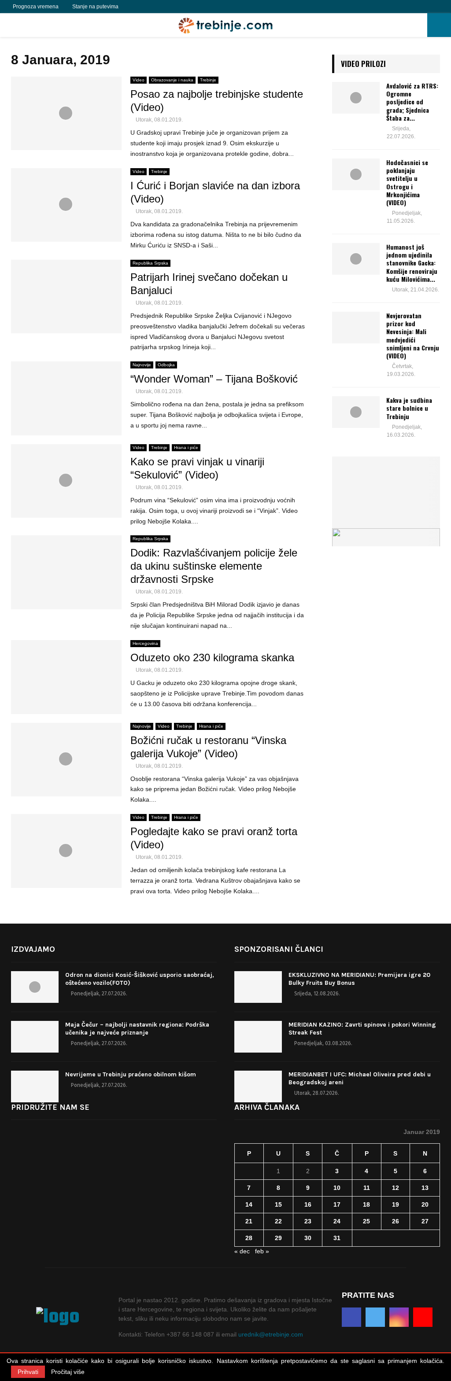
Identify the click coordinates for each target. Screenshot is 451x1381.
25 (366, 1221)
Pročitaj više (68, 1372)
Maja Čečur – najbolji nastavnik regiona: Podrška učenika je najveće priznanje (137, 1028)
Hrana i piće (186, 447)
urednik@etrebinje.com (270, 1334)
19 (395, 1204)
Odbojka (166, 364)
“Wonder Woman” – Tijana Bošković (214, 379)
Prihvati (28, 1371)
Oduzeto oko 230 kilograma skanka (212, 657)
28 (248, 1237)
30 (307, 1237)
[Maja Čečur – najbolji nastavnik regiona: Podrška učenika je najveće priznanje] (35, 1037)
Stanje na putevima (95, 7)
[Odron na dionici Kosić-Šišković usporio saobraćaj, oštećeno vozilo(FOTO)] (35, 987)
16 (307, 1204)
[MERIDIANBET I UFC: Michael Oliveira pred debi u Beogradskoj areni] (258, 1086)
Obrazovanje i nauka (172, 79)
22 (278, 1221)
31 (336, 1237)
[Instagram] (154, 6)
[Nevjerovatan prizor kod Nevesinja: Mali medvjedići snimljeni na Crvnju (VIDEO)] (356, 327)
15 (278, 1204)
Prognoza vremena (36, 7)
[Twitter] (145, 6)
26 (395, 1221)
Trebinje (208, 79)
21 (248, 1221)
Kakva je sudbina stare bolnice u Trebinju (409, 407)
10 (336, 1187)
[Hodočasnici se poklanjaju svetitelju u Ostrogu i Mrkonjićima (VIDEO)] (356, 174)
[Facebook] (135, 6)
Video (138, 79)
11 (366, 1187)
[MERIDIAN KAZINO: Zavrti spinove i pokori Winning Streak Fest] (258, 1037)
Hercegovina (145, 643)
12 (395, 1187)
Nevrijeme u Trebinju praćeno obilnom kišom (130, 1074)
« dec (242, 1251)
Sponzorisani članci (278, 949)
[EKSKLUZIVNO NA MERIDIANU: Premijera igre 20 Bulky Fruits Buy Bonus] (258, 987)
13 (425, 1187)
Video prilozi (363, 63)
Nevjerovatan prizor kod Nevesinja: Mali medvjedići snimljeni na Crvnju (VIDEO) (412, 335)
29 (278, 1237)
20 (425, 1204)
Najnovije (142, 364)
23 (307, 1221)
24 (336, 1221)
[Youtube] (164, 6)
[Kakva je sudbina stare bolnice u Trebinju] (356, 412)
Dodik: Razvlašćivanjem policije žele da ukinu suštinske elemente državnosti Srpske (213, 566)
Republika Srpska (150, 263)
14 (248, 1204)
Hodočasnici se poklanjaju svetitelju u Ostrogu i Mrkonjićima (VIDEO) (407, 182)
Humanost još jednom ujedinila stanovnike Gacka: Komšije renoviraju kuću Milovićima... (411, 263)
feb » (262, 1251)
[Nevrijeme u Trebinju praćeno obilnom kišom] (35, 1086)
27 (425, 1221)
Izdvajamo (33, 949)
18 (366, 1204)
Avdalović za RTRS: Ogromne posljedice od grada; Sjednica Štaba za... (412, 101)
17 (336, 1204)
